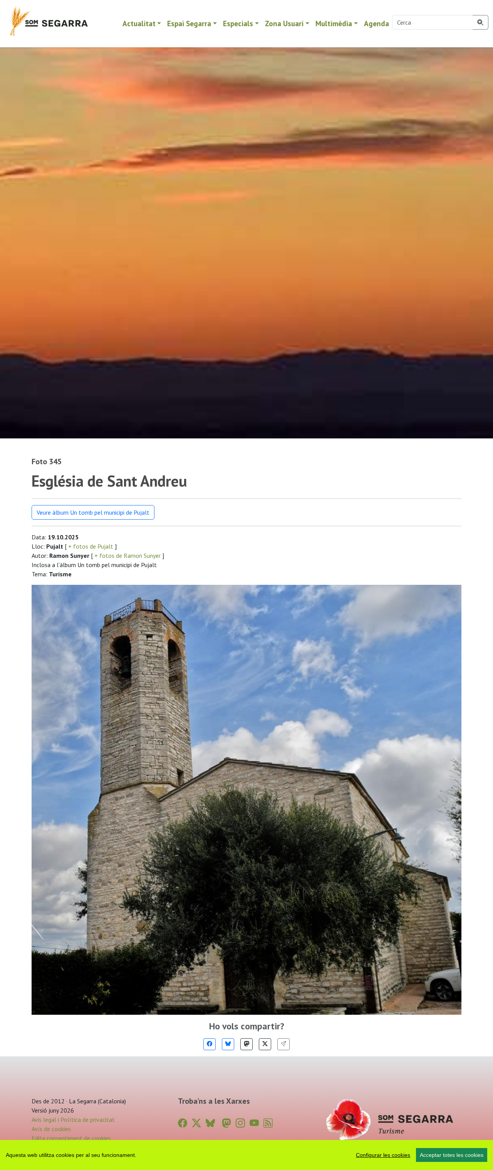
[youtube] (254, 1123)
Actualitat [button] (139, 23)
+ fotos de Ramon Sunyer (127, 555)
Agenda (376, 23)
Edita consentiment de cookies (71, 1138)
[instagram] (240, 1123)
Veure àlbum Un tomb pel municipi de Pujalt (93, 512)
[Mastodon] (246, 1044)
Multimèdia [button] (333, 23)
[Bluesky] (228, 1044)
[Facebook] (209, 1044)
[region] (246, 1155)
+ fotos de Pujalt (91, 546)
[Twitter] (265, 1044)
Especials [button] (238, 23)
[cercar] (480, 22)
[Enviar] (283, 1044)
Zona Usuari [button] (284, 23)
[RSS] (268, 1123)
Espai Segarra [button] (189, 23)
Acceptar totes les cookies (451, 1155)
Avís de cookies (51, 1129)
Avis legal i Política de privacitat (73, 1119)
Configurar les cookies (383, 1155)
